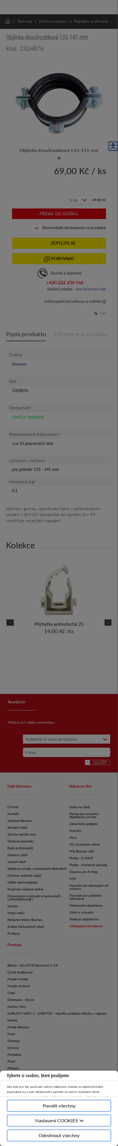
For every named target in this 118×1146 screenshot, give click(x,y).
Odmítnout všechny (59, 1135)
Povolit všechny (59, 1105)
